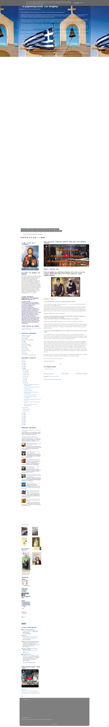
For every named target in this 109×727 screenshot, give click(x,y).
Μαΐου (24, 381)
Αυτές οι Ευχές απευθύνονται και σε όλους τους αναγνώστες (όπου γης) (33, 460)
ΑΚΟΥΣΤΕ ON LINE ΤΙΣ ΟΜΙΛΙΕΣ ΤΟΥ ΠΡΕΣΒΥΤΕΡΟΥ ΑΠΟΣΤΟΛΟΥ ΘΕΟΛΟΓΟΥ (38, 230)
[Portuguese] (36, 237)
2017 (23, 416)
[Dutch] (32, 237)
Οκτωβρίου (25, 373)
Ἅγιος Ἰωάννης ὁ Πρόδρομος (28, 629)
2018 (23, 414)
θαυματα (23, 347)
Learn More (76, 2)
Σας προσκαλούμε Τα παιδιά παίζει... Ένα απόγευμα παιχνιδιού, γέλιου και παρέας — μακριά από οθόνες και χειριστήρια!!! (30, 637)
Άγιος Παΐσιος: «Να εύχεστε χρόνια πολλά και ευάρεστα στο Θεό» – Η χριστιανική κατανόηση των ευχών (32, 491)
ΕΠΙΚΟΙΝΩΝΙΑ (58, 230)
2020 (23, 368)
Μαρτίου (24, 407)
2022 (23, 364)
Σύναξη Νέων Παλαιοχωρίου (24, 330)
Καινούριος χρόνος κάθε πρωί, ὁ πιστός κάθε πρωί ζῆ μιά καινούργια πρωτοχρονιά (33, 444)
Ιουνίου (24, 379)
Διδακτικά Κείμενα (25, 345)
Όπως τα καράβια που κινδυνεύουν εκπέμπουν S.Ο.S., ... (30, 405)
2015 (23, 419)
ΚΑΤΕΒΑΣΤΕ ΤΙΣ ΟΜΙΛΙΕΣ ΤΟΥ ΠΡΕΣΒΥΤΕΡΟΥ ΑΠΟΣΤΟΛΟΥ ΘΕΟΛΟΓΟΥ (43, 229)
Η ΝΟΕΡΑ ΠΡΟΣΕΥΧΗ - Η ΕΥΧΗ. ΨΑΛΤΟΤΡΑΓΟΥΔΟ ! (32, 467)
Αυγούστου (25, 376)
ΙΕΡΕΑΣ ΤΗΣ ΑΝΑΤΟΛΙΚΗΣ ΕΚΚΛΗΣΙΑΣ (31, 641)
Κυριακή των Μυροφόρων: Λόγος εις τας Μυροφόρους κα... (31, 385)
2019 (23, 413)
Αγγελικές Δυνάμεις (25, 335)
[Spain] (28, 237)
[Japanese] (38, 237)
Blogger (55, 724)
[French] (24, 237)
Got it (81, 2)
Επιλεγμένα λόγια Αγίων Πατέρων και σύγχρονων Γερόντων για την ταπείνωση (30, 437)
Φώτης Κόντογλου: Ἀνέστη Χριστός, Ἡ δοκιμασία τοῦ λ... (31, 393)
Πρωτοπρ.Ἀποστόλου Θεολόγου (28, 354)
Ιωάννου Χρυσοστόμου (32, 292)
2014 (23, 421)
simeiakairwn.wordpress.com (49, 361)
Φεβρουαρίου (25, 409)
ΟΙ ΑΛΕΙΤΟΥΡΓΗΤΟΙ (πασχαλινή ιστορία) (31, 387)
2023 (23, 363)
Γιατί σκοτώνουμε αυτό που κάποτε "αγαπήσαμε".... (30, 397)
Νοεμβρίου (25, 371)
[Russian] (34, 237)
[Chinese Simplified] (44, 237)
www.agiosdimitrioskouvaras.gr (29, 662)
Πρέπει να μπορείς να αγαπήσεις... (30, 394)
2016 (23, 418)
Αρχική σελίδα (24, 229)
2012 (23, 424)
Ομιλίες (23, 351)
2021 (23, 366)
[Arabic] (42, 237)
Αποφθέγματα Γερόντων (26, 339)
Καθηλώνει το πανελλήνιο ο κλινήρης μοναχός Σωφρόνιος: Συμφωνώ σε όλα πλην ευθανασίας (33, 475)
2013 (23, 423)
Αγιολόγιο (23, 338)
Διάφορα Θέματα (25, 344)
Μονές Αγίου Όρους (25, 350)
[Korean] (40, 237)
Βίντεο (23, 341)
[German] (26, 237)
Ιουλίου (24, 378)
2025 (23, 359)
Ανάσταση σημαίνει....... (28, 388)
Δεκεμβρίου (25, 369)
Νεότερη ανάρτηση (49, 373)
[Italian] (30, 237)
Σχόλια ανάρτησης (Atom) (54, 376)
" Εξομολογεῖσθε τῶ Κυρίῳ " (40, 6)
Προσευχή (23, 353)
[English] (22, 237)
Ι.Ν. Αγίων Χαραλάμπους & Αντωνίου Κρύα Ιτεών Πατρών (30, 649)
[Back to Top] (108, 725)
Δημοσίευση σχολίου (49, 368)
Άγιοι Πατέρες (24, 336)
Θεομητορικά (24, 348)
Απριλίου (24, 382)
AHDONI (24, 635)
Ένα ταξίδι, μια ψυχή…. (30, 483)
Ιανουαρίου (25, 410)
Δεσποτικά (24, 342)
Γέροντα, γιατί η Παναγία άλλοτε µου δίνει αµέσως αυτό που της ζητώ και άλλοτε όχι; (33, 500)
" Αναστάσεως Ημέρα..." (28, 390)
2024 (23, 361)
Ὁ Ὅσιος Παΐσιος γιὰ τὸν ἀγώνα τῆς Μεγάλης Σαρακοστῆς (33, 452)
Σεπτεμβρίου (25, 374)
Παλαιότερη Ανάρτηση (81, 373)
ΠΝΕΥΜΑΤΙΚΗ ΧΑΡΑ (27, 654)
